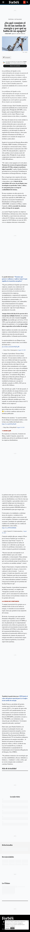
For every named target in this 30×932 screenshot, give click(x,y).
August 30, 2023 (22, 350)
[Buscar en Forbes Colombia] (27, 2)
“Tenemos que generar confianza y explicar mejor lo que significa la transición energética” (14, 279)
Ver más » (7, 928)
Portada (10, 19)
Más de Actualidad (9, 768)
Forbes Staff (8, 33)
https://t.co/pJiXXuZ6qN (9, 424)
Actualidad (18, 19)
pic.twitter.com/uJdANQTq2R (10, 347)
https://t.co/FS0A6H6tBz (9, 528)
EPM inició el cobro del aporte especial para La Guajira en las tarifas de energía (15, 698)
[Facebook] (4, 922)
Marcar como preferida (15, 65)
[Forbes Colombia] (14, 2)
